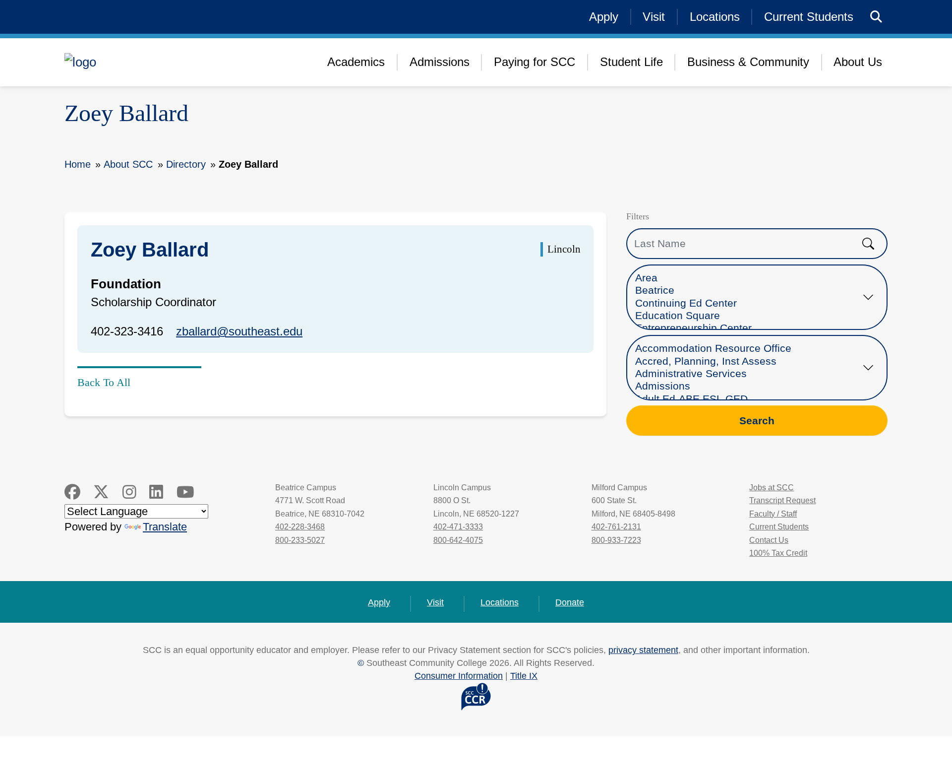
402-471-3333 (458, 527)
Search (756, 420)
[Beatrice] (747, 290)
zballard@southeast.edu (239, 331)
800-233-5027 (300, 540)
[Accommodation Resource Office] (747, 348)
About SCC (128, 164)
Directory (186, 164)
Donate (569, 602)
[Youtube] (185, 492)
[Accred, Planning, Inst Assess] (747, 361)
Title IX (523, 675)
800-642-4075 (458, 540)
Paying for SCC (534, 61)
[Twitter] (101, 492)
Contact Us (768, 540)
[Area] (747, 278)
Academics (356, 61)
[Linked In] (156, 492)
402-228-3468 (300, 527)
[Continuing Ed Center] (747, 303)
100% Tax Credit (778, 553)
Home (77, 164)
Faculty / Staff (773, 514)
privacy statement (643, 650)
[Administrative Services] (747, 374)
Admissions (440, 61)
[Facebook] (72, 492)
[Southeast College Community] (143, 62)
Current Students (808, 16)
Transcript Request (782, 500)
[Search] (876, 17)
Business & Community (748, 61)
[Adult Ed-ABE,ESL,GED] (747, 399)
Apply (603, 16)
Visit (654, 16)
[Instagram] (129, 492)
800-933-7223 (616, 540)
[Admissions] (747, 386)
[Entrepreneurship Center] (747, 328)
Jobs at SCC (771, 487)
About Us (857, 61)
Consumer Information (459, 675)
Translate (165, 527)
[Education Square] (747, 316)
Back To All (103, 382)
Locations (715, 16)
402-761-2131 (616, 527)
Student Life (631, 61)
